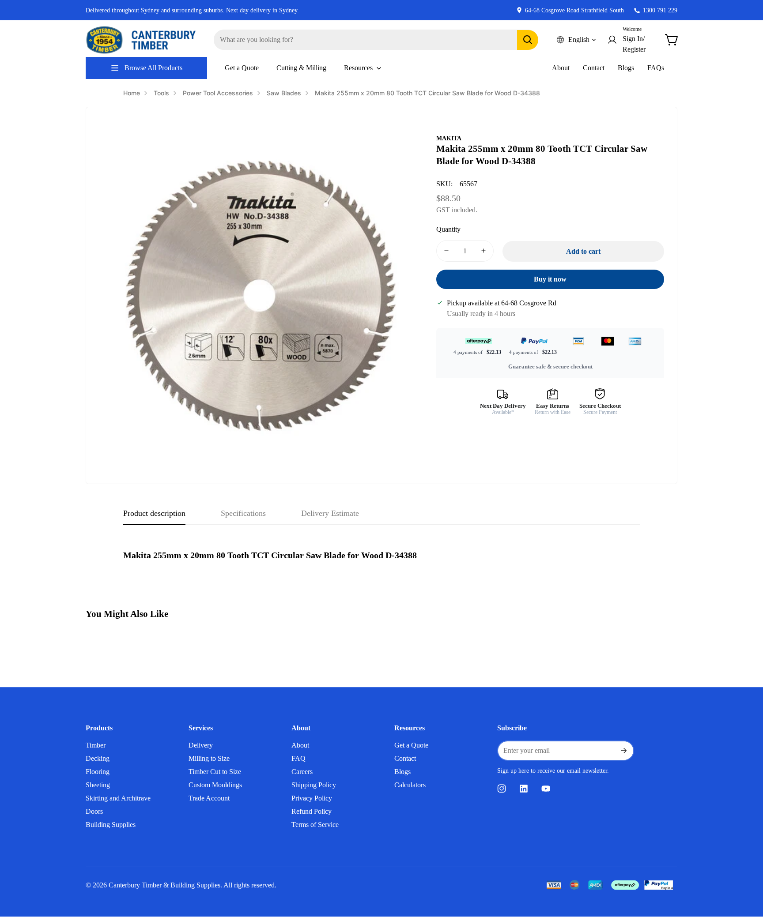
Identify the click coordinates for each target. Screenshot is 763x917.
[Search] (527, 40)
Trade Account (209, 798)
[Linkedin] (523, 788)
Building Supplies (111, 824)
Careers (302, 771)
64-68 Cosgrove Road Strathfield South (574, 10)
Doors (94, 811)
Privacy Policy (311, 798)
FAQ (298, 758)
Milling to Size (209, 758)
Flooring (98, 771)
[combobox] (376, 40)
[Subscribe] (623, 750)
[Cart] (672, 39)
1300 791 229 (660, 10)
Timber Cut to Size (215, 771)
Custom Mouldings (215, 785)
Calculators (410, 785)
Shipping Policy (313, 785)
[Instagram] (501, 788)
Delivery (201, 745)
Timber (96, 745)
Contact (593, 67)
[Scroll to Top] (746, 869)
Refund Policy (311, 811)
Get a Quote (411, 745)
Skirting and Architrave (118, 798)
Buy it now (550, 279)
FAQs (655, 67)
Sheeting (98, 785)
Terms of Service (315, 824)
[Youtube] (545, 788)
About (561, 67)
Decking (98, 758)
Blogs (626, 67)
